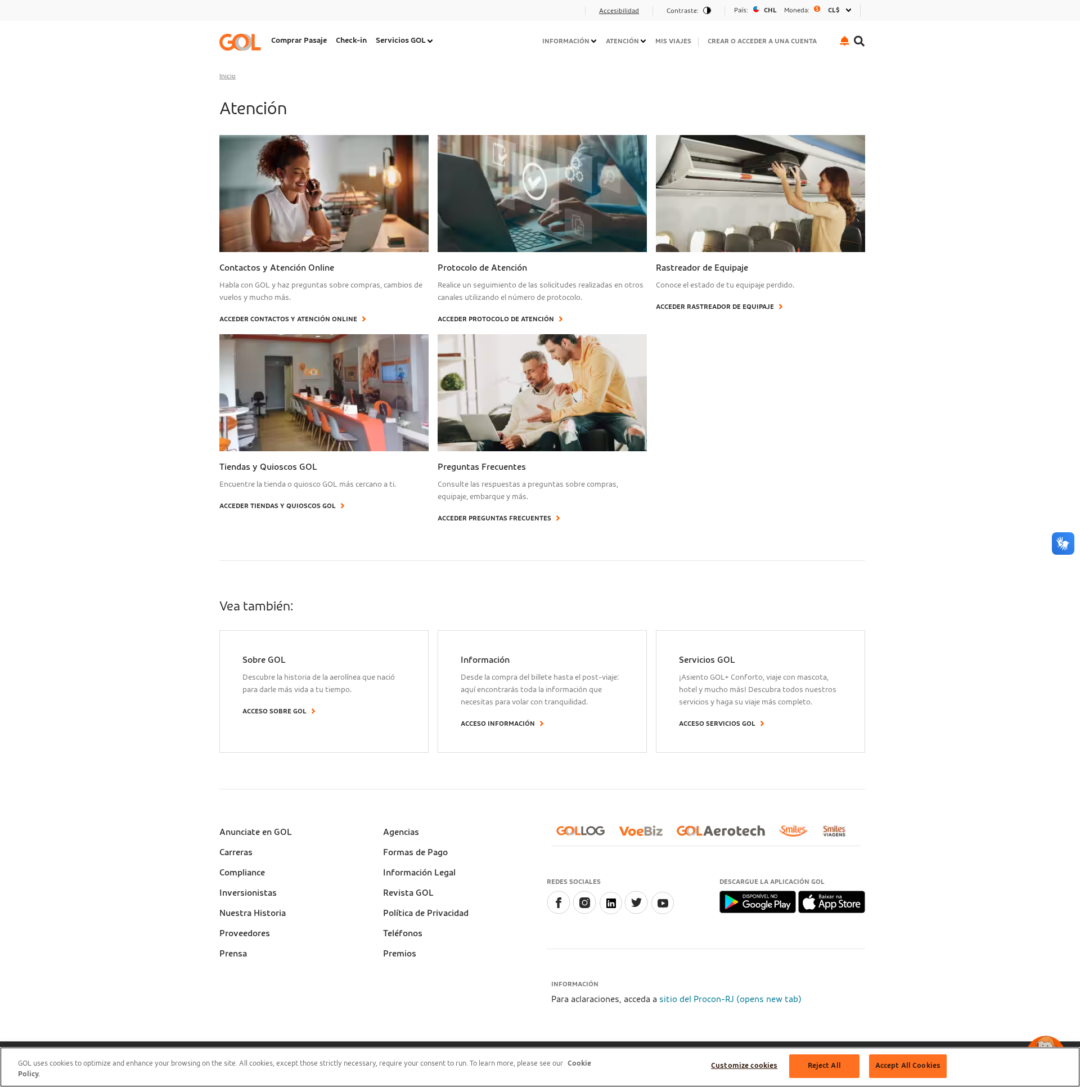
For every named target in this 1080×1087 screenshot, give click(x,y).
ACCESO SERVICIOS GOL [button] (717, 723)
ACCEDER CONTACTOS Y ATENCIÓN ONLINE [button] (288, 319)
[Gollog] (585, 835)
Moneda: (796, 10)
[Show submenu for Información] (594, 41)
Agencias (401, 832)
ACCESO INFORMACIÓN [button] (498, 723)
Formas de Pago (415, 852)
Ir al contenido (252, 14)
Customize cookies (744, 1066)
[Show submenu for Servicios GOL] (431, 41)
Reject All (824, 1066)
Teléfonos (402, 933)
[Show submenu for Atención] (644, 41)
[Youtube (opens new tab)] (662, 911)
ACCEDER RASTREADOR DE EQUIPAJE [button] (715, 306)
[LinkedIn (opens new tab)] (610, 911)
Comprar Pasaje (299, 40)
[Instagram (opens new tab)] (584, 911)
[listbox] (792, 10)
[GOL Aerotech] (725, 835)
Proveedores (244, 933)
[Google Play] (758, 901)
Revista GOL (408, 892)
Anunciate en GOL (255, 832)
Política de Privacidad (426, 913)
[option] (792, 10)
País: (741, 10)
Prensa (233, 953)
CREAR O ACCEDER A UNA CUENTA (762, 41)
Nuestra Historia (252, 913)
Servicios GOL (401, 40)
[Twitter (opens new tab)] (636, 911)
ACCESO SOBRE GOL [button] (274, 711)
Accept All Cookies (907, 1066)
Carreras (236, 852)
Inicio (227, 76)
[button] (844, 41)
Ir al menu (243, 14)
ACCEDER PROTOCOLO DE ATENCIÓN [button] (496, 319)
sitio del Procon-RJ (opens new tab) (730, 999)
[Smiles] (797, 835)
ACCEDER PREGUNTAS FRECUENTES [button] (494, 518)
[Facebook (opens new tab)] (558, 911)
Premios (399, 953)
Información (566, 41)
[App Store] (831, 901)
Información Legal (419, 872)
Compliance (242, 872)
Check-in (351, 40)
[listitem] (299, 42)
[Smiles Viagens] (838, 835)
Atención (622, 41)
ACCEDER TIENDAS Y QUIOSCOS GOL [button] (277, 505)
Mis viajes (673, 41)
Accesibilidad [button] (619, 10)
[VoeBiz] (645, 835)
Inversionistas (248, 892)
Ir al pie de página (258, 14)
